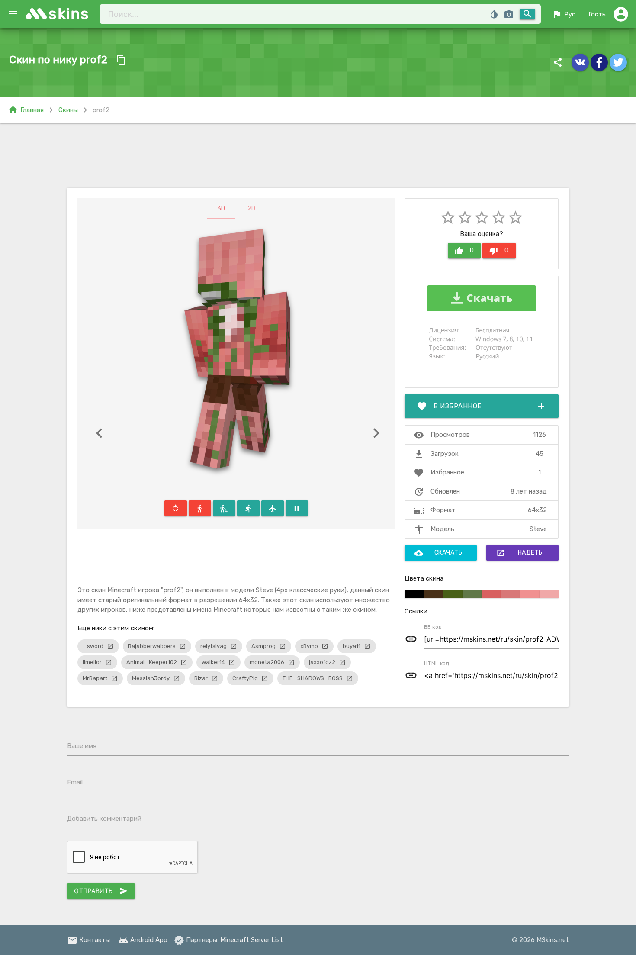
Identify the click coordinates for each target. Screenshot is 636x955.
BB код (433, 627)
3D (221, 208)
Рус (563, 14)
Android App (142, 940)
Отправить (101, 891)
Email (75, 782)
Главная (26, 110)
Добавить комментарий (104, 819)
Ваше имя (81, 746)
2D (251, 208)
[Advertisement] (318, 155)
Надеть (519, 552)
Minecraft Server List (251, 940)
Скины (68, 110)
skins (69, 13)
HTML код (436, 663)
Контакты (88, 940)
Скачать (438, 552)
